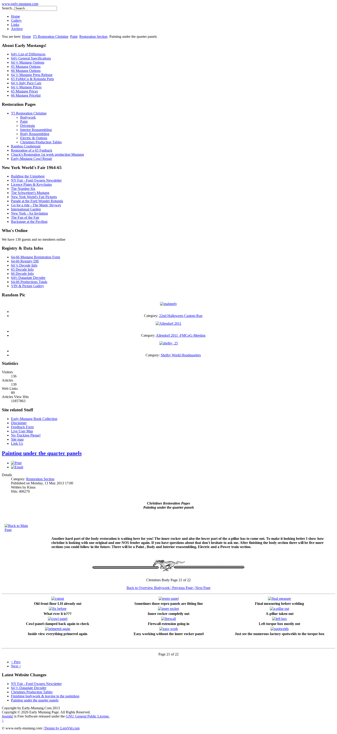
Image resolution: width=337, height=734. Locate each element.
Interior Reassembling (36, 130)
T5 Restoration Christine (50, 36)
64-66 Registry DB (25, 261)
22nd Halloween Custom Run (180, 316)
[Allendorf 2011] (168, 323)
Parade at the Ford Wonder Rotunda (37, 201)
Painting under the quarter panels (42, 453)
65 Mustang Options (26, 66)
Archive (17, 29)
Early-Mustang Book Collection (34, 419)
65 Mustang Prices (24, 91)
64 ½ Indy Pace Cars (26, 83)
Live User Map (22, 431)
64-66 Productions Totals (29, 282)
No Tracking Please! (26, 435)
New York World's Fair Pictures (34, 197)
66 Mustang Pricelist (26, 95)
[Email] (17, 467)
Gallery (16, 20)
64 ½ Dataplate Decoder (28, 688)
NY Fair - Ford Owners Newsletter (36, 180)
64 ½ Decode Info (24, 265)
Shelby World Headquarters (181, 355)
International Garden (26, 209)
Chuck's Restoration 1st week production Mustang (47, 154)
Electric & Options (33, 138)
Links (15, 25)
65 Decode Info (22, 269)
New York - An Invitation (29, 213)
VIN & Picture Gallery (27, 286)
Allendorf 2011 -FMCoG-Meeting (180, 335)
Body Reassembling (34, 134)
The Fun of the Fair (25, 217)
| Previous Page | (183, 588)
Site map (17, 439)
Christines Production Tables (41, 142)
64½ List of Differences (28, 54)
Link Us (17, 443)
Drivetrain (27, 126)
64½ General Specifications (31, 58)
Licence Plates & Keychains (31, 184)
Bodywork (28, 117)
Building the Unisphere (28, 176)
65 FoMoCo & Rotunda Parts (32, 79)
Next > (16, 666)
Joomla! (7, 716)
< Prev (16, 662)
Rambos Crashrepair (26, 146)
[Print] (16, 463)
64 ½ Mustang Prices (26, 87)
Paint (73, 36)
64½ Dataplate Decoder (28, 278)
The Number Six (23, 189)
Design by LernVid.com (62, 728)
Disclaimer (19, 423)
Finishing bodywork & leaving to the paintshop (45, 696)
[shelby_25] (168, 343)
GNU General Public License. (88, 716)
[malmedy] (168, 304)
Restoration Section (93, 36)
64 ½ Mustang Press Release (31, 75)
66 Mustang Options (26, 71)
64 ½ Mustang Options (27, 62)
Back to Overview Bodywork (149, 588)
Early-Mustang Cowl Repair (31, 159)
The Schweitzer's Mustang (30, 193)
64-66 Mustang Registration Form (35, 257)
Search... (8, 8)
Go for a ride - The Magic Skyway (36, 205)
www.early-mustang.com (20, 4)
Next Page (202, 588)
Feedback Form (22, 427)
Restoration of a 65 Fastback (31, 150)
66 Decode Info (22, 274)
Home (15, 16)
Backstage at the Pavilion (29, 222)
